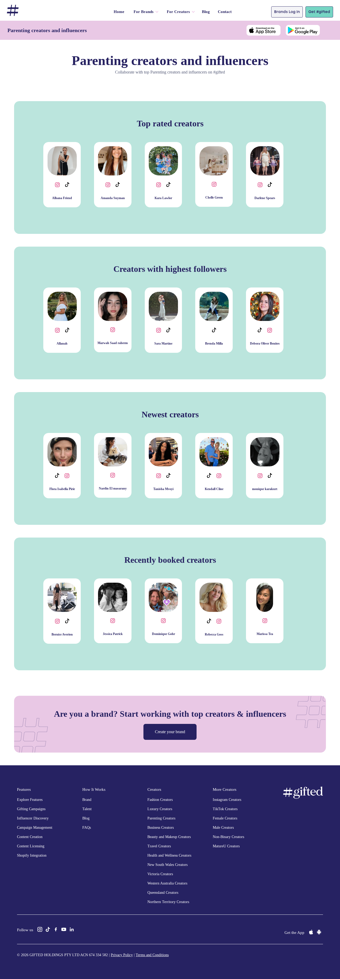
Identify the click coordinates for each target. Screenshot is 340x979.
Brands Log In (287, 12)
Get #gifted (319, 12)
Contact (225, 12)
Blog (206, 12)
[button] (145, 12)
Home (119, 12)
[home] (13, 10)
